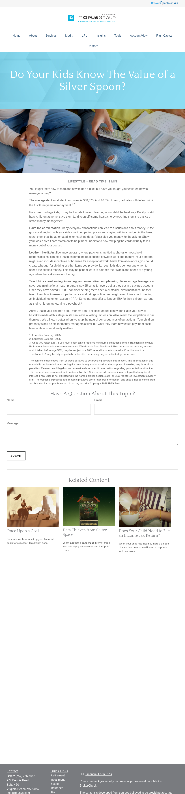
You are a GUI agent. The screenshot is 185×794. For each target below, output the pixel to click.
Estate (55, 783)
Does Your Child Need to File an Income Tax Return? (144, 533)
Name (10, 400)
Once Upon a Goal (23, 531)
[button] (16, 35)
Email (98, 400)
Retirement (58, 775)
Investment (57, 779)
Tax (53, 792)
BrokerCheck (88, 785)
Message (12, 423)
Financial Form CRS (98, 774)
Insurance (57, 787)
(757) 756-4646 (25, 776)
